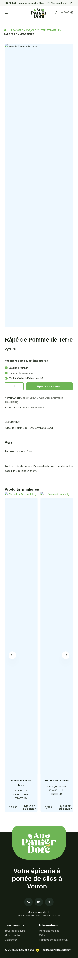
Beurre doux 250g (57, 780)
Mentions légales (49, 930)
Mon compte (12, 935)
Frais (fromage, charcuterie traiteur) (21, 794)
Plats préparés (33, 407)
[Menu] (6, 12)
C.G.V (42, 935)
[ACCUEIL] (5, 30)
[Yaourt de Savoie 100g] (21, 636)
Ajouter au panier (49, 386)
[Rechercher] (56, 12)
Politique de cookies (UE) (54, 939)
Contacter (11, 939)
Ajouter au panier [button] (29, 807)
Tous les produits (15, 930)
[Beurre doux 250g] (56, 636)
